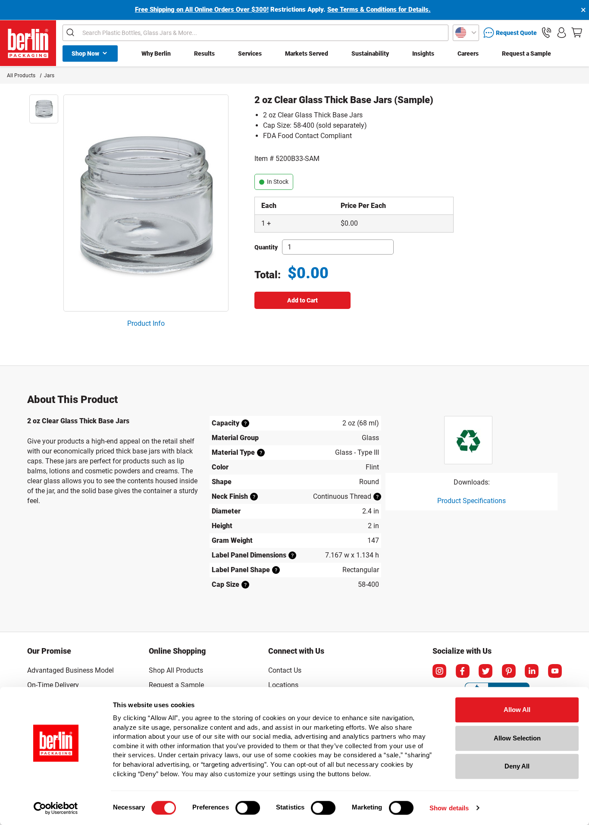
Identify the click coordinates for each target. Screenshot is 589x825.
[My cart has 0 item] (576, 32)
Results (204, 53)
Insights (423, 53)
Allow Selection (517, 738)
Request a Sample (526, 53)
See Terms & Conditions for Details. (379, 9)
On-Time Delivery (53, 685)
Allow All (517, 709)
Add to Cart (302, 300)
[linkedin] (532, 671)
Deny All (516, 766)
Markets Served (306, 53)
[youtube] (555, 671)
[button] (546, 32)
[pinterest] (509, 671)
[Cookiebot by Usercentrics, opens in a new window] (56, 808)
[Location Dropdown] (466, 33)
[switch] (247, 808)
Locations (283, 685)
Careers (468, 53)
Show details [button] (449, 808)
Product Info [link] (146, 323)
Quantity (266, 247)
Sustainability (370, 53)
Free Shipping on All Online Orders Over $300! (202, 9)
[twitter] (485, 671)
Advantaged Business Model (70, 670)
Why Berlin (156, 53)
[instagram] (439, 671)
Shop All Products (176, 670)
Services (250, 53)
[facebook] (463, 671)
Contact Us (284, 670)
